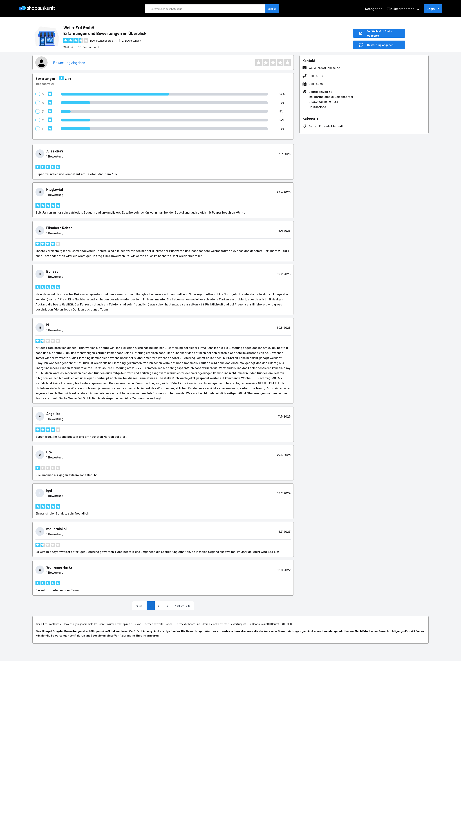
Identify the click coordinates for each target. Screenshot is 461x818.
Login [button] (431, 9)
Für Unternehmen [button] (401, 8)
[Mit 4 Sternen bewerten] (280, 62)
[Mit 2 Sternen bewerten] (266, 62)
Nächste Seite (182, 605)
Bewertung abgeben (69, 62)
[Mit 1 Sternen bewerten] (258, 62)
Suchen (272, 8)
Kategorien (373, 8)
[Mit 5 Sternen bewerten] (287, 62)
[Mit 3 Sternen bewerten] (273, 62)
